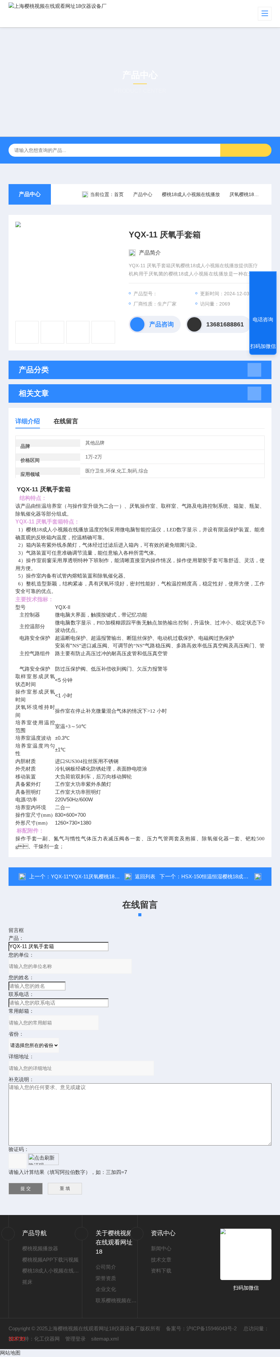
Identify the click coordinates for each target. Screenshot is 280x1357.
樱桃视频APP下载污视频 (50, 1260)
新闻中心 (161, 1248)
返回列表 (145, 876)
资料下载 (161, 1271)
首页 (119, 194)
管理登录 (75, 1339)
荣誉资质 (106, 1278)
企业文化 (106, 1289)
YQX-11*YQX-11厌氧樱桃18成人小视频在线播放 (105, 876)
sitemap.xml (104, 1339)
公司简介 (106, 1267)
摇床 (27, 1282)
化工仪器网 (47, 1339)
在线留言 (66, 421)
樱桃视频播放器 (40, 1248)
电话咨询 (263, 319)
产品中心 (30, 194)
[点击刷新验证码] (43, 1159)
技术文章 (161, 1260)
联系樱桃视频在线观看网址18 (116, 1300)
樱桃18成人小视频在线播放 (191, 194)
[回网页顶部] (263, 294)
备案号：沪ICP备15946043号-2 (202, 1328)
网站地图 (10, 1353)
